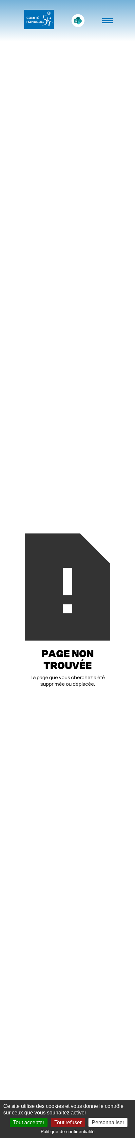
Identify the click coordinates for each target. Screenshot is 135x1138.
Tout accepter (28, 1122)
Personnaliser (108, 1122)
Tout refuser (68, 1122)
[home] (37, 20)
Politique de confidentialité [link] (68, 1131)
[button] (108, 24)
